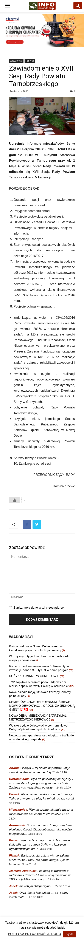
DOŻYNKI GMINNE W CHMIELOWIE (34, 676)
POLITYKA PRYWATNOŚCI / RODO (34, 934)
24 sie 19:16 (59, 772)
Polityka (30, 60)
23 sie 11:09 (35, 833)
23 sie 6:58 (45, 848)
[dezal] (42, 30)
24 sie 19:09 (63, 787)
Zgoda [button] (69, 934)
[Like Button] (14, 500)
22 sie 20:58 (29, 864)
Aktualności (16, 60)
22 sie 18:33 (36, 897)
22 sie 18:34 (62, 886)
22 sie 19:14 (55, 879)
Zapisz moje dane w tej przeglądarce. (39, 607)
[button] (78, 6)
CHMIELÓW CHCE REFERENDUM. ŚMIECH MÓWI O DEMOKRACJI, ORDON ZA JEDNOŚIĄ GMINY (42, 705)
